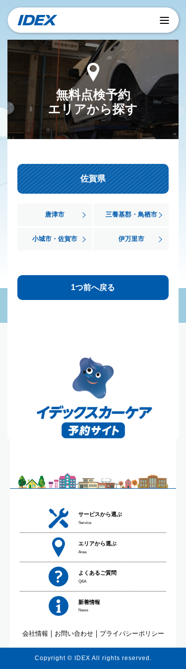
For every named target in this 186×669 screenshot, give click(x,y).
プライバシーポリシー (132, 633)
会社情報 (35, 633)
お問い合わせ (74, 633)
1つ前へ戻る (93, 287)
